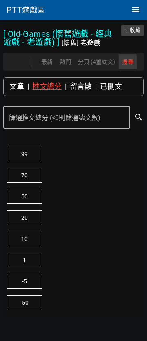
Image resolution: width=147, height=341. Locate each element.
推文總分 (47, 86)
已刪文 (111, 86)
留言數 (81, 86)
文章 (16, 86)
